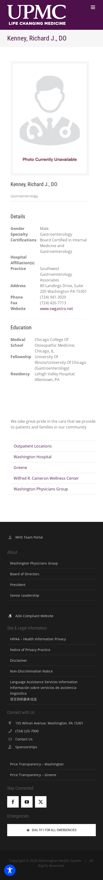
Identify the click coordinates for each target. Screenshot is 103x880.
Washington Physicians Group (41, 489)
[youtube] (27, 802)
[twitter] (40, 802)
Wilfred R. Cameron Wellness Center (46, 478)
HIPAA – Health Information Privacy (38, 639)
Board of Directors (24, 574)
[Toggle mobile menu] (93, 7)
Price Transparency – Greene (33, 775)
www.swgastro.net (56, 308)
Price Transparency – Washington (37, 764)
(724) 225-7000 (27, 731)
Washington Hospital (33, 456)
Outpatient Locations (33, 446)
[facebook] (13, 802)
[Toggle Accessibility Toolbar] (10, 870)
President (17, 584)
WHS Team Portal (29, 537)
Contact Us (24, 739)
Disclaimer (18, 660)
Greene (20, 467)
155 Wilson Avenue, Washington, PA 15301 (49, 723)
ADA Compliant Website (34, 616)
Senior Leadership (24, 595)
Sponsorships (26, 747)
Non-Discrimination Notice (31, 671)
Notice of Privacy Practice (30, 649)
